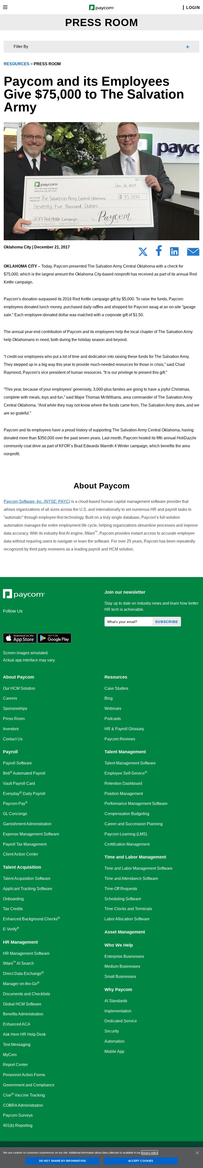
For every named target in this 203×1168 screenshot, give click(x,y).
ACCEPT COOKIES (140, 1160)
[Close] (197, 1152)
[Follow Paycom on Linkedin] (8, 621)
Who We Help (118, 945)
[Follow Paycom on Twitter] (20, 621)
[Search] (180, 7)
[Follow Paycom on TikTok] (67, 621)
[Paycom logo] (101, 7)
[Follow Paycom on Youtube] (56, 621)
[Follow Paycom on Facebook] (32, 621)
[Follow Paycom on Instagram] (44, 621)
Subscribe (166, 622)
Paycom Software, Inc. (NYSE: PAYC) (37, 501)
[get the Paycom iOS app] (20, 642)
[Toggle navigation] (5, 7)
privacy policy (149, 1152)
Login (193, 7)
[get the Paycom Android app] (54, 642)
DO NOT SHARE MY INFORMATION (62, 1160)
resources (16, 64)
